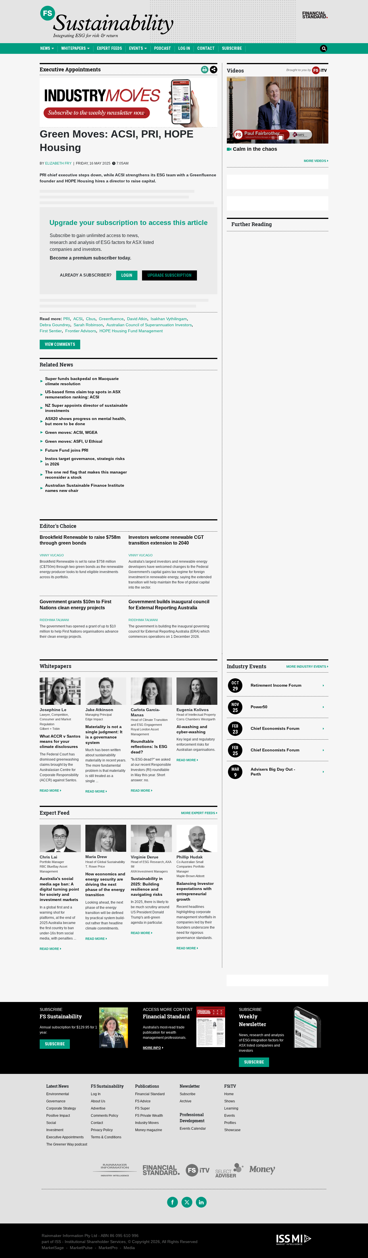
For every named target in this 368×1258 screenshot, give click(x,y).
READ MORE (49, 790)
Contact (206, 48)
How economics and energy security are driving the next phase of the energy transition (105, 884)
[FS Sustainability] (106, 22)
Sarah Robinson (88, 324)
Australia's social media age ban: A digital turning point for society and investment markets (59, 889)
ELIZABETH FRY (58, 163)
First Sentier (51, 331)
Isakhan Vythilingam (169, 318)
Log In (184, 48)
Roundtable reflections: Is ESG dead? (149, 746)
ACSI (78, 318)
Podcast (162, 48)
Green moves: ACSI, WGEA (71, 432)
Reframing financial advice (265, 149)
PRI (66, 318)
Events (136, 48)
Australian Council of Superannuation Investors (149, 324)
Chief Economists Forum (275, 728)
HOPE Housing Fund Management (131, 331)
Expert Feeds (109, 48)
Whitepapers (74, 48)
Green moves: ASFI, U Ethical (73, 441)
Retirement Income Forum (276, 685)
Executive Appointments (70, 69)
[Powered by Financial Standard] (315, 15)
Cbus (90, 318)
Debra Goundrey (55, 324)
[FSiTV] (319, 70)
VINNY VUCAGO (52, 555)
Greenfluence (111, 318)
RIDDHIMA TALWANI (54, 620)
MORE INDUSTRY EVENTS (306, 666)
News (45, 48)
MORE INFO (152, 1047)
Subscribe (232, 48)
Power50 (259, 707)
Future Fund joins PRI (66, 450)
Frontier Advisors (80, 331)
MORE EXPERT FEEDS (198, 813)
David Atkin (137, 318)
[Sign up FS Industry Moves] (128, 102)
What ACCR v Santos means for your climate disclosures (60, 741)
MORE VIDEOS (315, 161)
